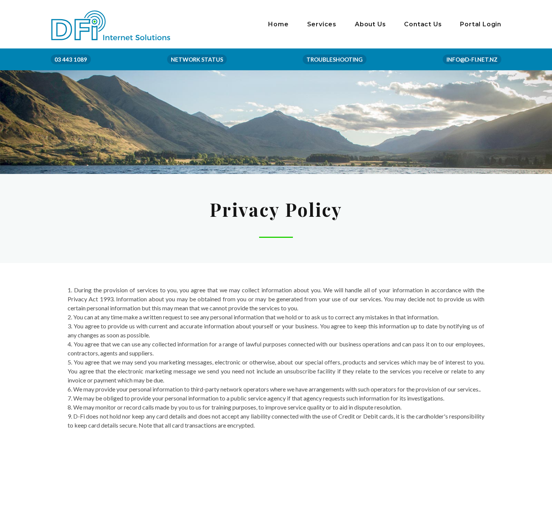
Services (321, 24)
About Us (370, 24)
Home (278, 24)
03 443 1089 (70, 59)
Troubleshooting (334, 59)
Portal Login (480, 24)
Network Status (197, 59)
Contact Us (423, 24)
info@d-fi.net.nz (472, 59)
